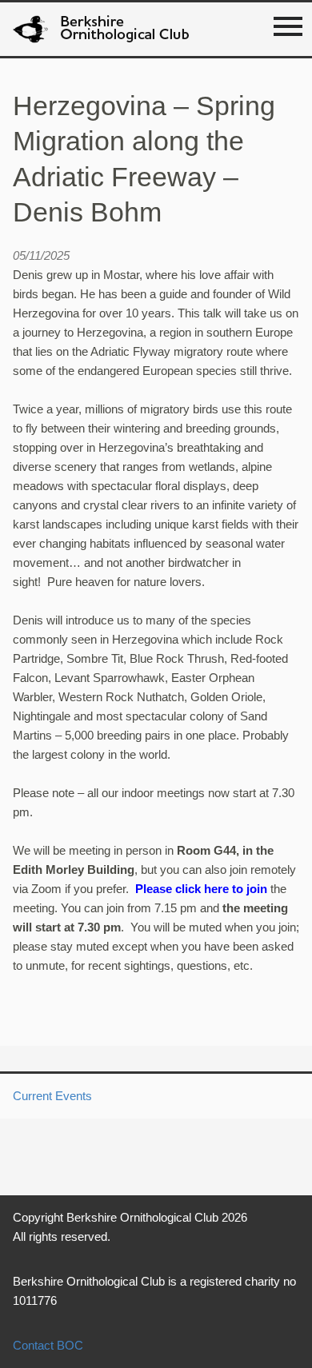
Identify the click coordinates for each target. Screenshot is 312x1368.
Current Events (52, 1096)
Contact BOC (48, 1345)
